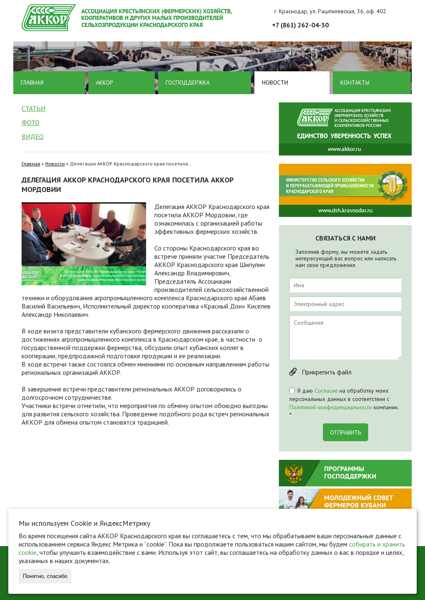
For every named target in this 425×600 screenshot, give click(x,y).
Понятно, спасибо (45, 576)
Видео (33, 136)
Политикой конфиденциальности (330, 407)
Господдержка (188, 82)
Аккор (104, 82)
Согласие (326, 390)
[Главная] (217, 17)
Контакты (354, 82)
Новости (275, 82)
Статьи (33, 108)
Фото (30, 122)
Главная (32, 82)
